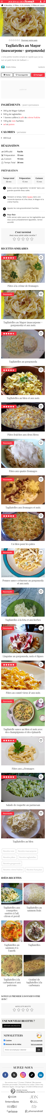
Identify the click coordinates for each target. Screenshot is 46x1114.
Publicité (28, 1082)
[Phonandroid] (34, 1111)
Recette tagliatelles (27, 857)
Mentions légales (8, 1087)
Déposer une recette (12, 1026)
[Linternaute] (12, 1102)
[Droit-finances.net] (34, 1101)
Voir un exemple (36, 1040)
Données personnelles (10, 1084)
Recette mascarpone (27, 851)
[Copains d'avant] (12, 1106)
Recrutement (37, 1082)
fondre (30, 197)
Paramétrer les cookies (27, 1084)
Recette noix (8, 851)
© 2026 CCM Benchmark (35, 1087)
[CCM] (12, 1097)
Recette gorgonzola (12, 863)
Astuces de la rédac (13, 1044)
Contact (21, 1082)
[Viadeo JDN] (34, 1106)
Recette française (34, 869)
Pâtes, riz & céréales (22, 5)
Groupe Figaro (20, 1087)
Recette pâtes (9, 857)
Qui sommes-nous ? (11, 1082)
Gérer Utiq (39, 1084)
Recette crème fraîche (13, 869)
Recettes (9, 5)
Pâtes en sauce (38, 5)
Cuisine (8, 1040)
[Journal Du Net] (34, 1097)
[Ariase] (12, 1111)
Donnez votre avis (29, 40)
